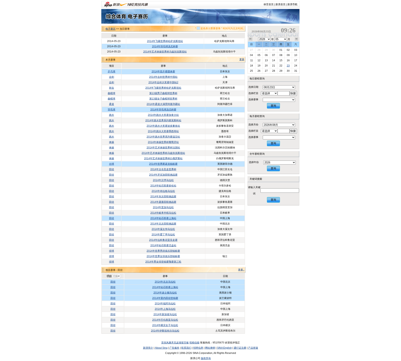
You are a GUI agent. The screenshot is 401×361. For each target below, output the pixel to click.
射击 (111, 87)
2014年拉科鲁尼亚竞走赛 (163, 240)
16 (288, 60)
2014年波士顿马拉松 (165, 292)
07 (273, 55)
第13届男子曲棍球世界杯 (163, 93)
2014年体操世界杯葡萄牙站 (163, 142)
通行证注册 (240, 347)
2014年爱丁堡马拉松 (163, 234)
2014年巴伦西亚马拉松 (165, 319)
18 (251, 65)
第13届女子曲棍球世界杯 (163, 98)
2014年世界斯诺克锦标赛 (163, 163)
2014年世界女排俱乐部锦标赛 (163, 256)
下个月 (296, 39)
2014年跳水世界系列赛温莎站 (163, 136)
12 (259, 60)
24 (295, 65)
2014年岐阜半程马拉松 (163, 212)
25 (251, 70)
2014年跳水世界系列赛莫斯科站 (163, 120)
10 (295, 55)
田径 (111, 169)
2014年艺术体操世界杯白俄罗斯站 (163, 158)
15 (280, 60)
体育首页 (269, 4)
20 (266, 65)
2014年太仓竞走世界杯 (163, 169)
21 (273, 65)
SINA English (224, 347)
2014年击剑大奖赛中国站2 (163, 82)
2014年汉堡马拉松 (163, 180)
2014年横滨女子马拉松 (165, 325)
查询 (273, 105)
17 (295, 60)
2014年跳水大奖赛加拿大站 (163, 115)
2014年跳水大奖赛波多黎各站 (163, 125)
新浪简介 (148, 347)
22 (280, 65)
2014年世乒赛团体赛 (163, 71)
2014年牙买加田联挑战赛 (163, 174)
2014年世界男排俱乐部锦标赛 (163, 250)
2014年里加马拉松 (163, 207)
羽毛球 (111, 109)
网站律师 (210, 347)
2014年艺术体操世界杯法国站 (163, 147)
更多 (241, 59)
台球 (111, 163)
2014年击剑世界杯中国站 (163, 76)
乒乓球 (111, 71)
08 (280, 55)
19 (259, 65)
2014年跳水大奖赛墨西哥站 (163, 131)
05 (259, 55)
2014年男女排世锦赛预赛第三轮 (163, 261)
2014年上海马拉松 (165, 308)
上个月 (250, 39)
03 (295, 49)
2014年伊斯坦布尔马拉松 (165, 330)
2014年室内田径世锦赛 (165, 298)
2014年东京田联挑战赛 (163, 196)
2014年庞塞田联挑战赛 (163, 201)
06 (266, 55)
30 (273, 49)
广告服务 (174, 347)
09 (288, 55)
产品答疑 (253, 347)
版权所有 (206, 358)
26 (259, 70)
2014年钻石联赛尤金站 (163, 245)
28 (259, 49)
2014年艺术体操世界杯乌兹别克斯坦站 (165, 51)
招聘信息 (198, 347)
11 (251, 60)
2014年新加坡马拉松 (165, 314)
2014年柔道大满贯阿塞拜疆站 (163, 104)
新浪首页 (280, 4)
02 (288, 49)
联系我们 (186, 347)
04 (251, 55)
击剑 (111, 76)
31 (295, 70)
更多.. (241, 269)
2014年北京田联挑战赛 (163, 223)
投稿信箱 (194, 342)
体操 (111, 142)
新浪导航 (292, 4)
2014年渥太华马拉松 (163, 229)
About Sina (161, 347)
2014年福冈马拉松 (165, 303)
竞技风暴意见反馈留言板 (175, 342)
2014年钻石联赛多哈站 (163, 185)
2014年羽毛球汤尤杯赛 (165, 46)
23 (288, 65)
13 (266, 60)
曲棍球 (111, 93)
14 (273, 60)
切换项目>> (113, 276)
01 (280, 49)
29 (266, 49)
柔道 (111, 104)
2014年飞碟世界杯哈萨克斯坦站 (165, 41)
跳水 (111, 115)
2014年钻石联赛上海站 (163, 218)
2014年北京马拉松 (165, 281)
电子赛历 (110, 28)
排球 (111, 250)
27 (251, 49)
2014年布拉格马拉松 (163, 191)
